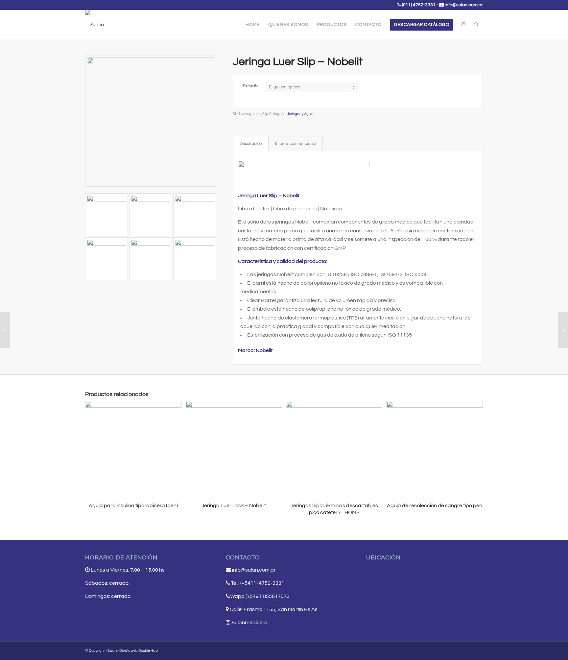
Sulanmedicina (248, 622)
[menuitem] (252, 24)
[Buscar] (476, 24)
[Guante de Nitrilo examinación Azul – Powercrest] (5, 330)
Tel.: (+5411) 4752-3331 (257, 583)
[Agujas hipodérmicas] (563, 330)
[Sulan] (94, 24)
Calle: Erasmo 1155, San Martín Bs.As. (274, 609)
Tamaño (251, 86)
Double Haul (148, 650)
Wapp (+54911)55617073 (260, 596)
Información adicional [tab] (295, 143)
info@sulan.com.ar (464, 5)
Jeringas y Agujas (301, 114)
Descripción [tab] (251, 143)
